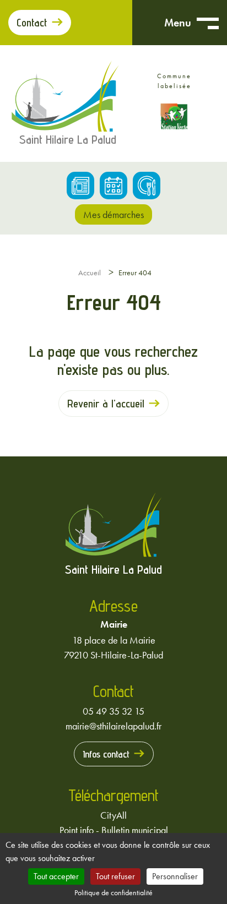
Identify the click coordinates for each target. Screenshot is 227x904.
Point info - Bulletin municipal (114, 830)
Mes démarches (113, 214)
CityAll (113, 815)
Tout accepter (56, 876)
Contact (32, 22)
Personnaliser (175, 876)
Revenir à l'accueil (105, 403)
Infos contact (106, 754)
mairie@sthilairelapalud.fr (113, 726)
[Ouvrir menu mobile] (208, 23)
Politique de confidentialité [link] (113, 892)
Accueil (89, 272)
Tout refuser (115, 876)
